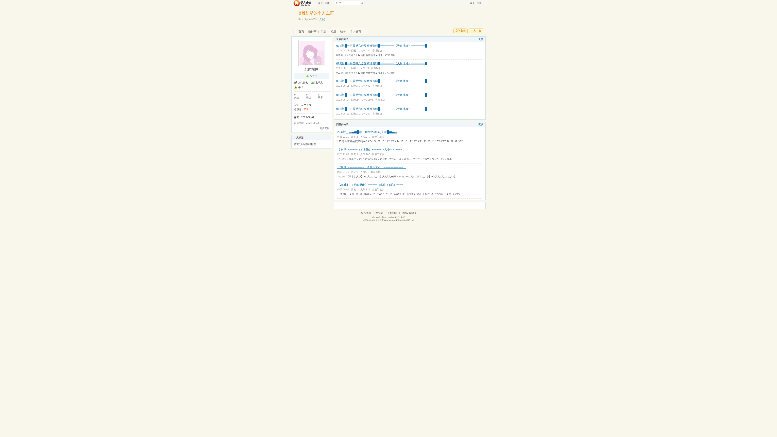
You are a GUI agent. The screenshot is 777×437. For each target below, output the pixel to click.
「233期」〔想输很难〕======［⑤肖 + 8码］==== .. (371, 184)
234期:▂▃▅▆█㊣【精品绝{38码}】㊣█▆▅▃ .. (368, 132)
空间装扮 (460, 30)
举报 (300, 87)
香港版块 (377, 50)
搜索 (362, 3)
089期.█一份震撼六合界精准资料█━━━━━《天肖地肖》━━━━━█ (381, 95)
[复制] (321, 19)
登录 (472, 3)
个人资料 (355, 31)
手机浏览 (392, 212)
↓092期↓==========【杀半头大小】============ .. (371, 167)
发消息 (319, 82)
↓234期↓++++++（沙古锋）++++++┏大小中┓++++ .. (370, 149)
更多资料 (324, 128)
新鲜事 (312, 31)
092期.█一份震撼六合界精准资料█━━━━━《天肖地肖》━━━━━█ (381, 45)
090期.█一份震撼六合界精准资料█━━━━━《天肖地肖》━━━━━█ (381, 81)
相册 (333, 31)
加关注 (313, 75)
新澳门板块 (378, 136)
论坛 (320, 3)
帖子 (343, 31)
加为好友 (303, 82)
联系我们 (366, 212)
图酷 (327, 3)
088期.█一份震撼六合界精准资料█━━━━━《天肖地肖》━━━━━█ (381, 108)
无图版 (379, 212)
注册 (479, 3)
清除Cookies (409, 212)
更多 (480, 39)
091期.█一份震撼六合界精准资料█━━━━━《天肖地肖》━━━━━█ (381, 63)
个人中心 (476, 30)
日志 (323, 31)
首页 (301, 31)
